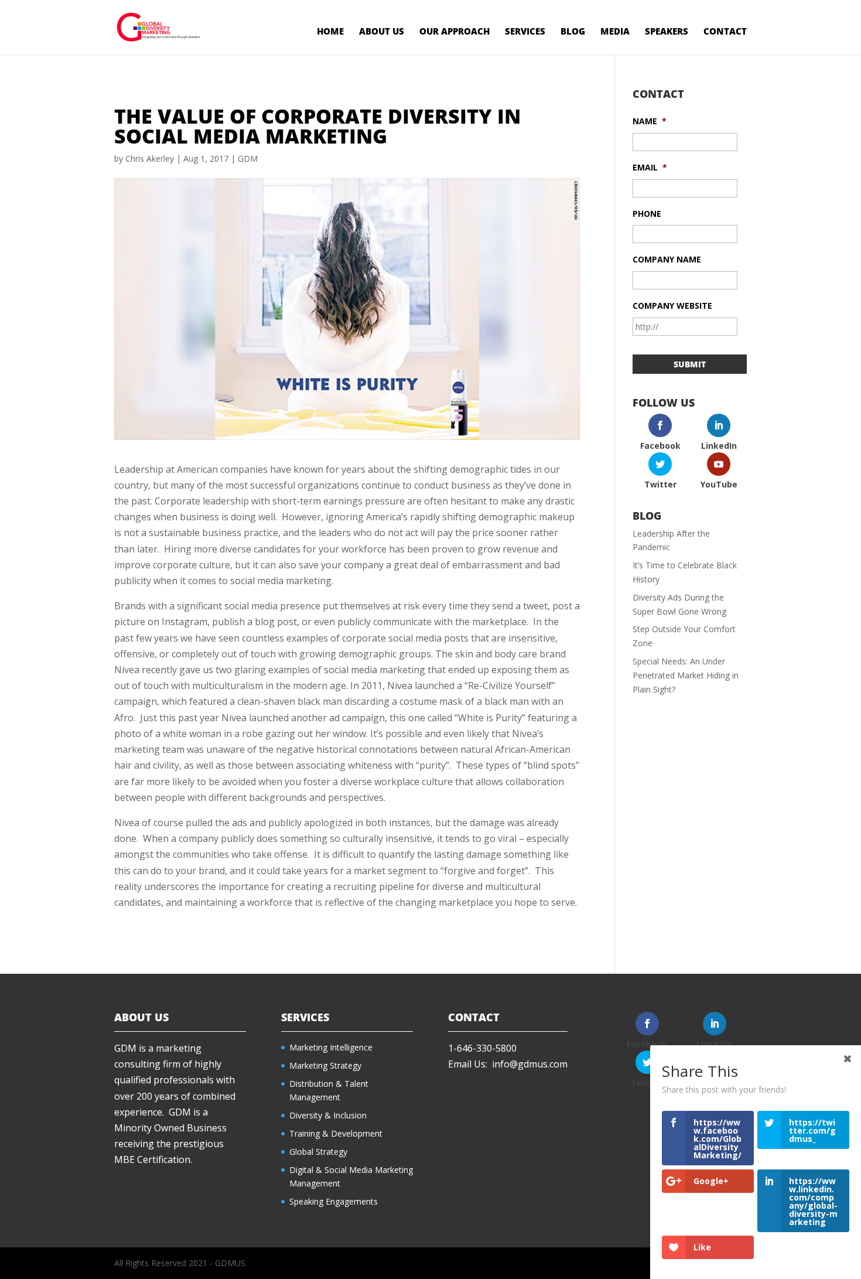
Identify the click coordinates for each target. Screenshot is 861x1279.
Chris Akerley (149, 158)
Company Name (667, 259)
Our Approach (454, 32)
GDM (248, 158)
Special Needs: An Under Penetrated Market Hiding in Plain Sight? (686, 675)
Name (650, 121)
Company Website (672, 306)
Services (525, 32)
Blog (573, 32)
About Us (381, 32)
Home (330, 32)
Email (650, 167)
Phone (647, 214)
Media (615, 32)
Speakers (666, 32)
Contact (725, 32)
